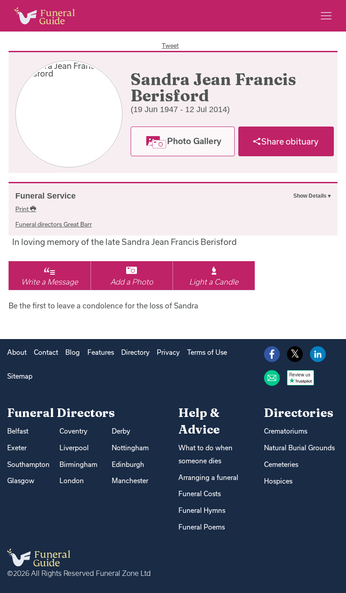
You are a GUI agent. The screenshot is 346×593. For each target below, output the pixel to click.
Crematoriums (285, 431)
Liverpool (74, 448)
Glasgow (20, 480)
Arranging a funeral (208, 477)
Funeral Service (45, 195)
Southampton (28, 464)
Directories (298, 412)
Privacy (168, 352)
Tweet (170, 45)
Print (22, 209)
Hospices (278, 481)
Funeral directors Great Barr (53, 224)
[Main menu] (326, 15)
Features (100, 352)
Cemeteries (281, 464)
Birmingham (78, 464)
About (17, 352)
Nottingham (130, 448)
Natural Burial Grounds (299, 448)
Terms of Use (207, 352)
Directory (135, 352)
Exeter (17, 448)
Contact (46, 352)
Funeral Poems (201, 527)
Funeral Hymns (201, 510)
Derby (121, 431)
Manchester (130, 480)
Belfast (17, 431)
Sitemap (19, 376)
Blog (72, 352)
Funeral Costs (199, 494)
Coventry (73, 431)
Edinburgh (128, 464)
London (71, 480)
